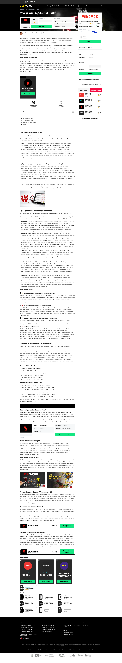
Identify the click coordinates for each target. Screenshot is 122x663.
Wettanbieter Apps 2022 (68, 632)
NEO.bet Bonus (88, 99)
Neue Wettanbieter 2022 (68, 634)
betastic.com (22, 9)
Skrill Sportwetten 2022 (47, 631)
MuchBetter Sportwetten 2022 (48, 627)
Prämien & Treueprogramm (29, 122)
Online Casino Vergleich (70, 5)
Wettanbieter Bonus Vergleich (27, 629)
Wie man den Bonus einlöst (29, 116)
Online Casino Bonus (84, 5)
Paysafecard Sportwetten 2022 (48, 629)
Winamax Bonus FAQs (28, 120)
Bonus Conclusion (27, 127)
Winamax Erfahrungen (41, 275)
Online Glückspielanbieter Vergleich (28, 625)
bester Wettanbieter (52, 544)
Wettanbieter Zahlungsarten (48, 625)
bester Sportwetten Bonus (66, 361)
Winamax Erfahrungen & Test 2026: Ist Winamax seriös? (90, 84)
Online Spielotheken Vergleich (27, 631)
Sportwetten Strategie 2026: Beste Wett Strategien (71, 629)
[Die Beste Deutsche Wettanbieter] (27, 6)
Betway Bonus (88, 111)
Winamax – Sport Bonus (30, 124)
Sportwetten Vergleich (43, 5)
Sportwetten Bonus (56, 5)
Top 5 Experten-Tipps (28, 118)
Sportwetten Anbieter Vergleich (27, 627)
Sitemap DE (87, 625)
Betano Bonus (88, 93)
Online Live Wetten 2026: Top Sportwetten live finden (71, 626)
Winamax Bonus (88, 105)
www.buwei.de (61, 645)
